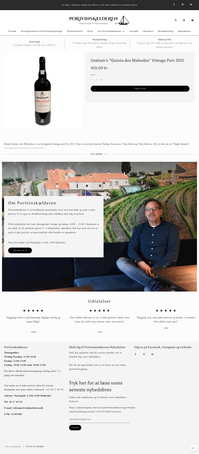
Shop (90, 31)
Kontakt (134, 31)
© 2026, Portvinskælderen (12, 446)
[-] (92, 80)
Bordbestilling (165, 31)
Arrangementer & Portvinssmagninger (41, 31)
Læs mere (96, 154)
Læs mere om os (20, 250)
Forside (12, 31)
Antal (93, 75)
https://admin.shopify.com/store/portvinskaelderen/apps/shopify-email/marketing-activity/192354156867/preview (102, 409)
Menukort (148, 31)
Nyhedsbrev (184, 31)
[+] (101, 80)
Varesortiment (75, 31)
